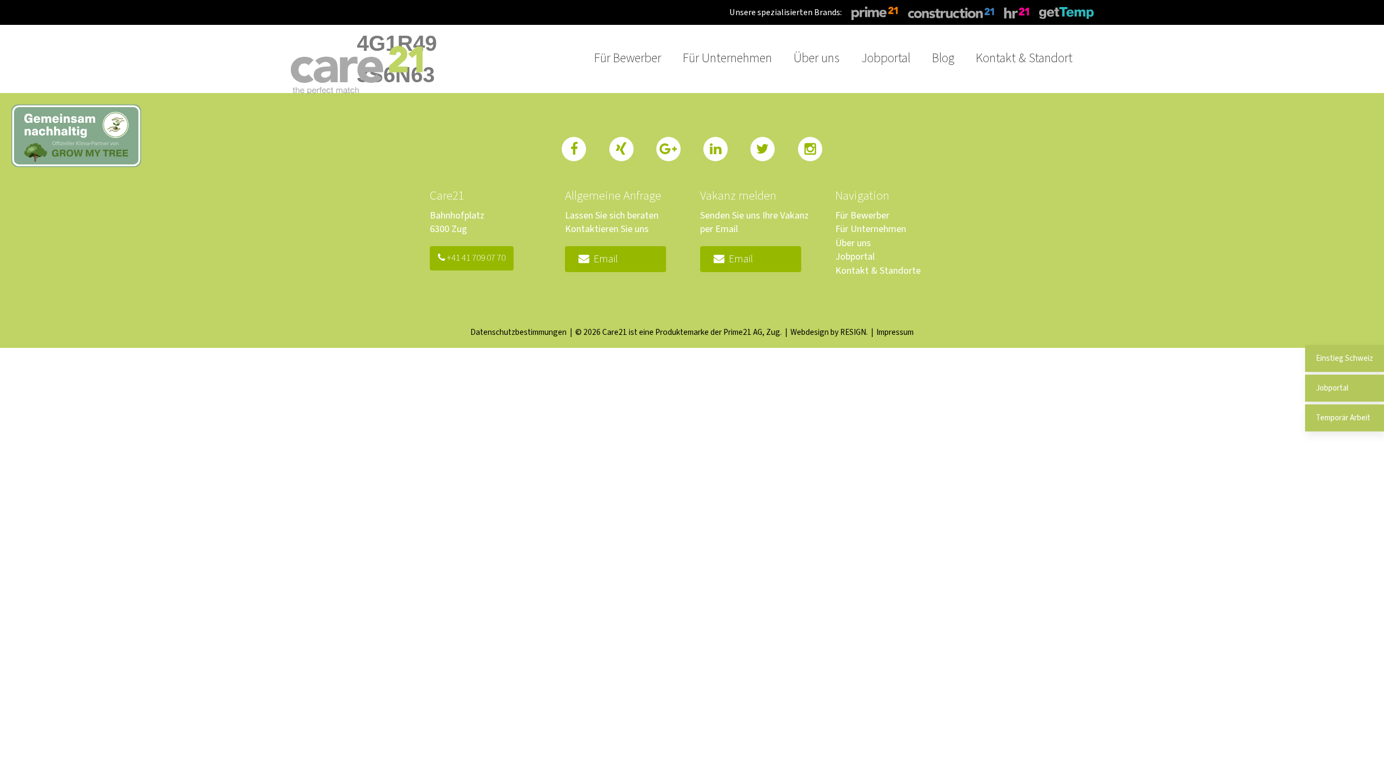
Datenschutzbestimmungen (518, 332)
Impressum (895, 332)
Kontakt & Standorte (878, 271)
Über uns (853, 243)
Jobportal (855, 256)
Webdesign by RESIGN (828, 332)
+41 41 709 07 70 (475, 258)
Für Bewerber (862, 215)
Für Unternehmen (870, 229)
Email (603, 259)
